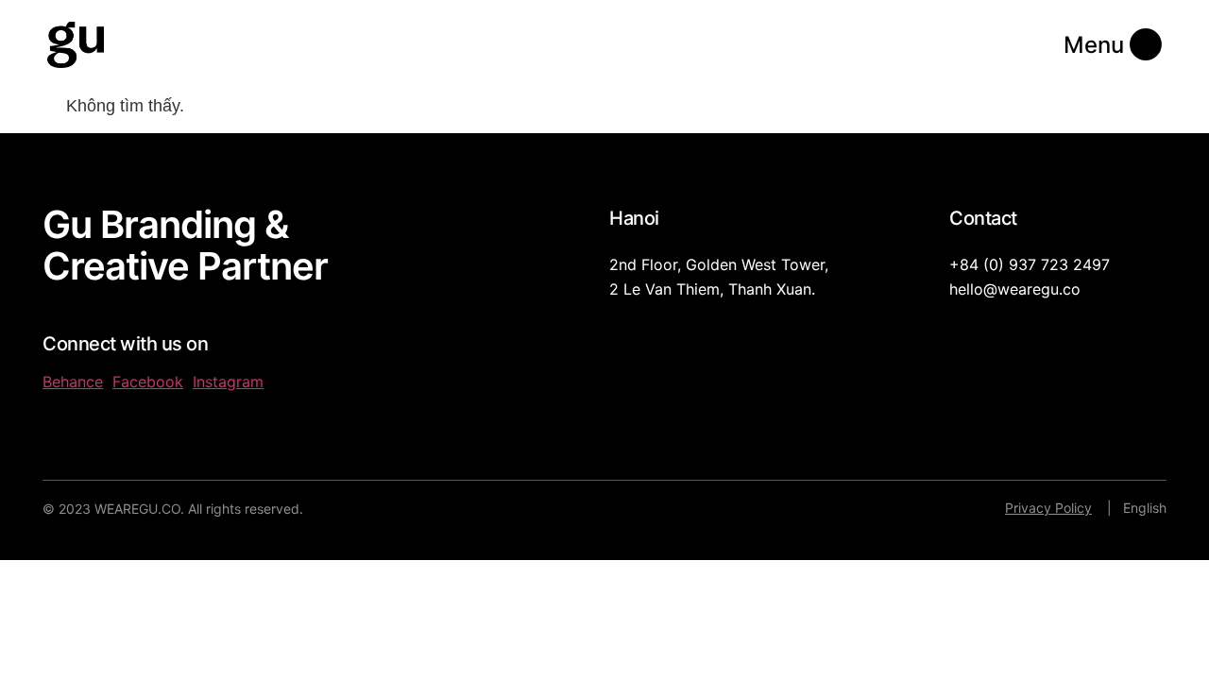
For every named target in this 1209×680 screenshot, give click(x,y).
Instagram (228, 381)
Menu (1094, 45)
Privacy (1028, 508)
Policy (1071, 508)
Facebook (147, 381)
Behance (73, 381)
